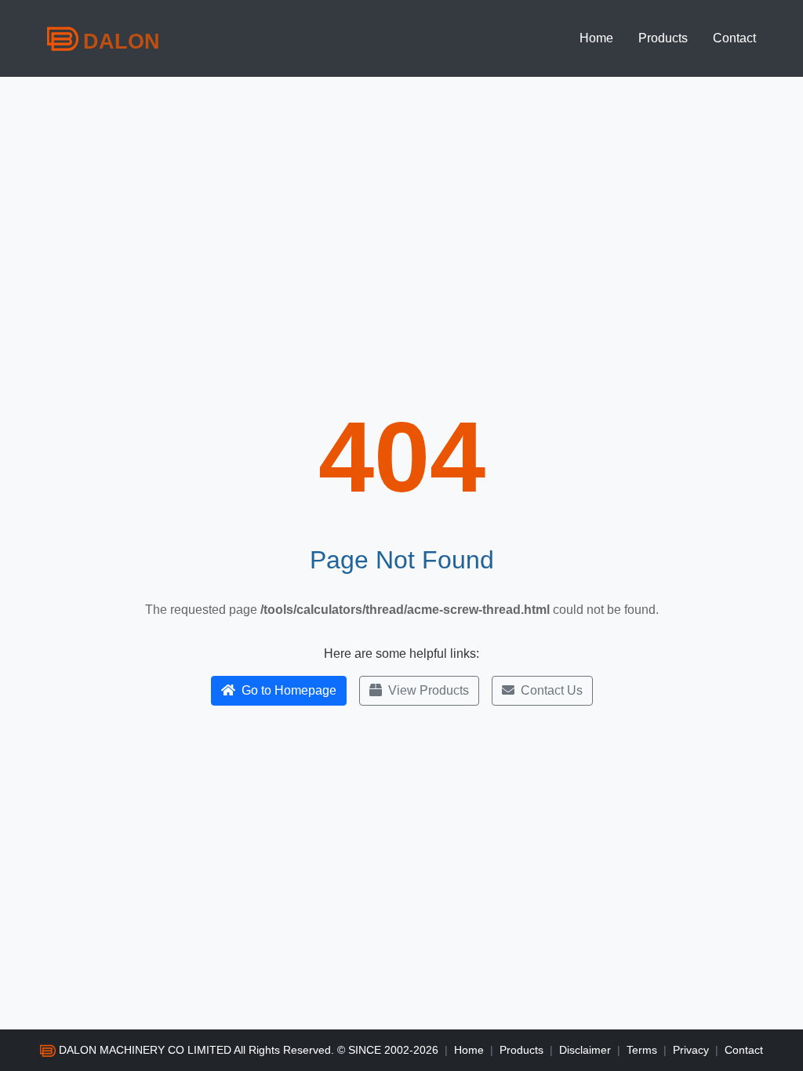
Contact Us (552, 690)
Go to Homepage (289, 690)
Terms (642, 1050)
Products (663, 38)
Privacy (691, 1050)
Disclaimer (585, 1050)
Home (596, 38)
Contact (734, 38)
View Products (428, 690)
